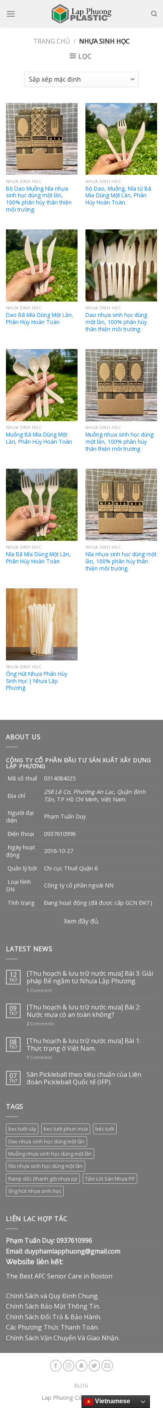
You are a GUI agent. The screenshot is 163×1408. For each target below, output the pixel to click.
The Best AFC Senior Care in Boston (59, 1276)
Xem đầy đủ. (81, 921)
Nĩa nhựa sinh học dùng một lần (45, 1166)
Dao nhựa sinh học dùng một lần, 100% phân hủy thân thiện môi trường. (116, 321)
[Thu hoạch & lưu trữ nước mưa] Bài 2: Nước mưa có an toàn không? (83, 1011)
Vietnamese (111, 1401)
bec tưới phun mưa (66, 1128)
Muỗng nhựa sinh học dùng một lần (50, 1153)
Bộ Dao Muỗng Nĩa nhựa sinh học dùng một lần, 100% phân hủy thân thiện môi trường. (39, 199)
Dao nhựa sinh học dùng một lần (46, 1141)
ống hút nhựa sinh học (34, 1190)
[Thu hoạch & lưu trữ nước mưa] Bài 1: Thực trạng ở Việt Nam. (83, 1044)
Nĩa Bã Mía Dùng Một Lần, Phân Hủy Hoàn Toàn (38, 558)
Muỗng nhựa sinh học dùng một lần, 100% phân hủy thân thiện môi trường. (119, 441)
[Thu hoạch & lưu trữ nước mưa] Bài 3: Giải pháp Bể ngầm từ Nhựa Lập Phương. (90, 977)
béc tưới (104, 1128)
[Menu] (10, 13)
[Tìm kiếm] (154, 13)
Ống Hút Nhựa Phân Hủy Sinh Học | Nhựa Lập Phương (36, 680)
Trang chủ (51, 41)
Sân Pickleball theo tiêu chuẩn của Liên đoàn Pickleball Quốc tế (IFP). (84, 1078)
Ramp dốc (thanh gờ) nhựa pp (43, 1178)
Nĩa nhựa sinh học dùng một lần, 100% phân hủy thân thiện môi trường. (120, 561)
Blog (81, 1385)
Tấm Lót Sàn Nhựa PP (110, 1178)
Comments (40, 1023)
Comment (39, 990)
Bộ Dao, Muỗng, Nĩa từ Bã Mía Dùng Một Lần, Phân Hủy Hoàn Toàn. (118, 195)
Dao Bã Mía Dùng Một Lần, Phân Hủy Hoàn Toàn (39, 318)
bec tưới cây (22, 1128)
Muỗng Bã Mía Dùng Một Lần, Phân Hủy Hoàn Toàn (39, 438)
